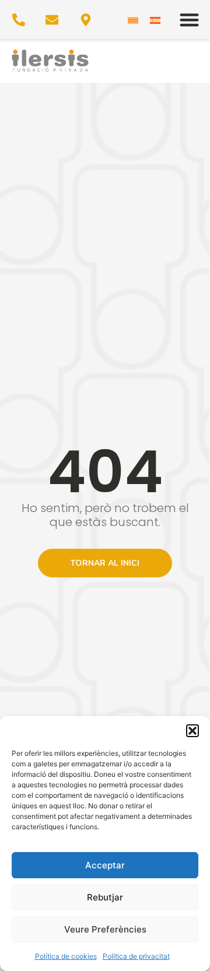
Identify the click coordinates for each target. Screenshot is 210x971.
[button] (192, 731)
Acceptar (105, 865)
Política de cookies (66, 956)
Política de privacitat (136, 956)
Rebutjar (105, 897)
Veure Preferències (105, 929)
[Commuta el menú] (189, 19)
